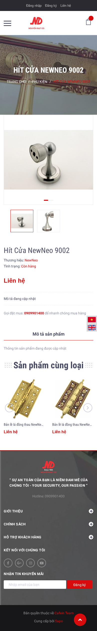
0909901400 (34, 313)
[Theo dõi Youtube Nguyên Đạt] (41, 563)
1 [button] (46, 200)
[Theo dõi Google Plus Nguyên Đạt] (19, 563)
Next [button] (87, 407)
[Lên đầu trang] (80, 620)
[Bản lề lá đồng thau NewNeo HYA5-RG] (72, 399)
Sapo (59, 621)
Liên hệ (65, 5)
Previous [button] (9, 407)
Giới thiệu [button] (13, 511)
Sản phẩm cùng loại (48, 365)
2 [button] (51, 200)
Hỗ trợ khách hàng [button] (23, 537)
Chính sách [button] (15, 524)
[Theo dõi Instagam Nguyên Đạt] (30, 563)
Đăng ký (51, 5)
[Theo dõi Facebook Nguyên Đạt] (8, 563)
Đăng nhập (34, 5)
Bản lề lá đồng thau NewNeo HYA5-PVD (31, 424)
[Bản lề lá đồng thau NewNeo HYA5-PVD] (24, 399)
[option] (48, 160)
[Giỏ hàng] (88, 21)
